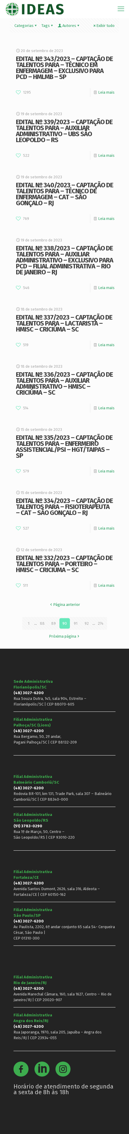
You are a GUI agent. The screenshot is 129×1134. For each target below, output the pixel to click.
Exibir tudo (105, 25)
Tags (45, 25)
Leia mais (106, 92)
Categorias (24, 25)
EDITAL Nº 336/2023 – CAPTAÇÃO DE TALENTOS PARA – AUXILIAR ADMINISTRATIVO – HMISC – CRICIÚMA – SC (64, 383)
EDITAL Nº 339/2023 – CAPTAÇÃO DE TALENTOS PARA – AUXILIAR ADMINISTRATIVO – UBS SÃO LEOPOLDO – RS (64, 131)
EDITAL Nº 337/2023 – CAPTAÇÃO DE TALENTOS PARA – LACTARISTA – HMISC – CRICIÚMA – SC (64, 323)
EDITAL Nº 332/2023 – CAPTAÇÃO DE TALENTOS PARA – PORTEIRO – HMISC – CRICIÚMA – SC (64, 564)
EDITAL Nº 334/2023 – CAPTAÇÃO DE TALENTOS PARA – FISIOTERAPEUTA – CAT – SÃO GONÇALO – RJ (64, 507)
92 (87, 623)
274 (101, 623)
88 (42, 623)
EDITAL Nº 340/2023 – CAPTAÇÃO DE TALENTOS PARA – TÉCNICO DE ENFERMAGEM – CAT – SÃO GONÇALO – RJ (64, 194)
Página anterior (66, 604)
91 (75, 623)
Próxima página (62, 636)
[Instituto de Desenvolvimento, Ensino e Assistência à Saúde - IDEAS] (34, 8)
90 (64, 623)
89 (53, 623)
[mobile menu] (121, 9)
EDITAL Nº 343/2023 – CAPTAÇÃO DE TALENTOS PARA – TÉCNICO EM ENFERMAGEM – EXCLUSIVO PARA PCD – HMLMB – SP (64, 68)
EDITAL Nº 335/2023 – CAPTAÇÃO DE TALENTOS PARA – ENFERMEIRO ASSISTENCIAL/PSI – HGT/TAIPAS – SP (64, 447)
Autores (69, 25)
